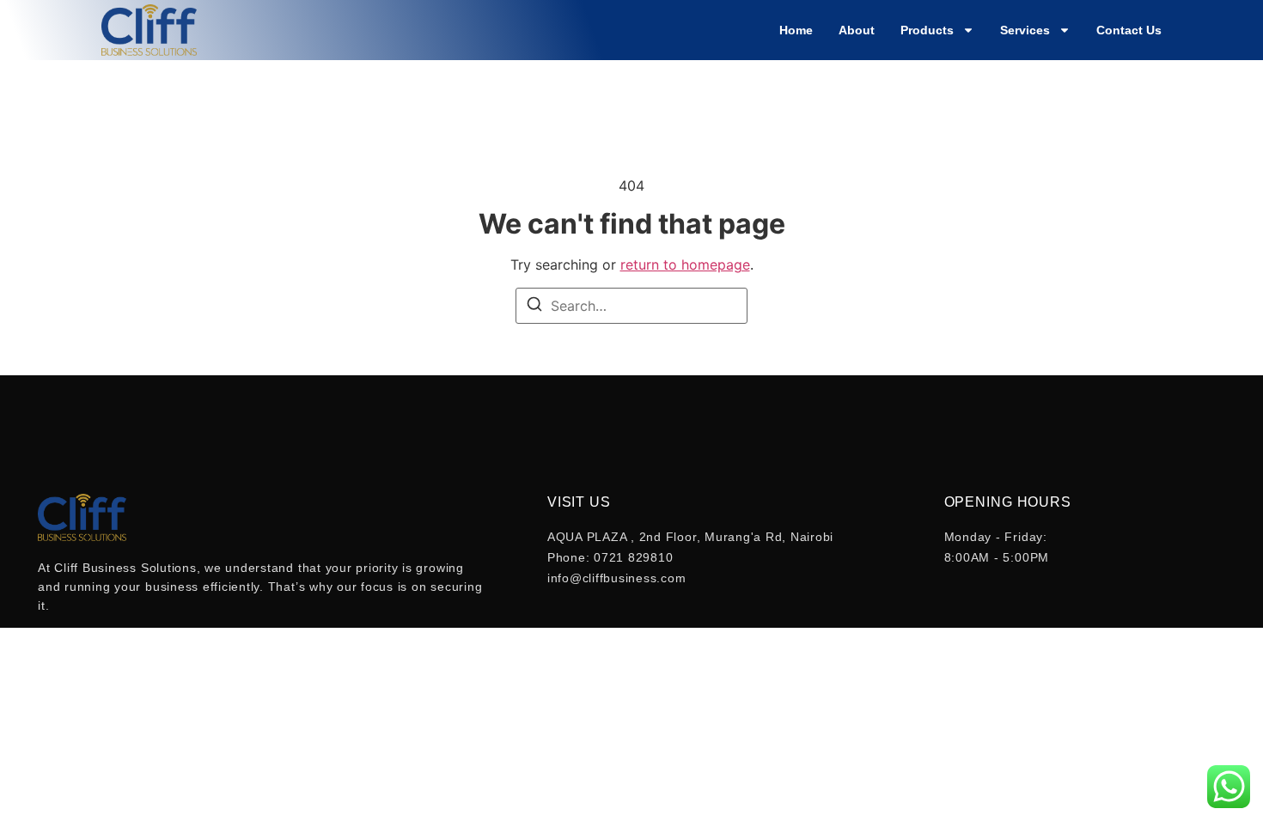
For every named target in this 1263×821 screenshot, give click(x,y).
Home (796, 30)
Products (927, 30)
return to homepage (685, 264)
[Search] (534, 307)
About (857, 30)
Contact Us (1129, 30)
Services (1025, 30)
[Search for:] (631, 306)
